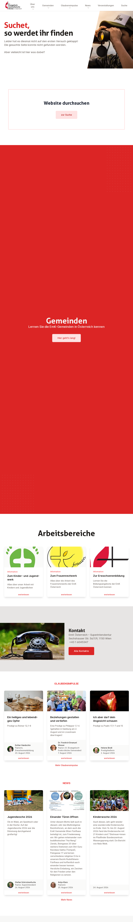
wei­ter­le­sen (23, 594)
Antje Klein (63, 882)
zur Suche (66, 114)
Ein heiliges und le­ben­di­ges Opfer (22, 719)
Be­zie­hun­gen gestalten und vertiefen (64, 719)
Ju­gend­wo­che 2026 (19, 816)
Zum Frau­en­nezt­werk (63, 575)
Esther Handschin (23, 745)
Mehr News (66, 899)
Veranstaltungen (106, 5)
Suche (124, 5)
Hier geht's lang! (66, 338)
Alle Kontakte (81, 651)
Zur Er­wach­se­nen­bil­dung (108, 575)
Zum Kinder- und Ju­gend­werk (23, 577)
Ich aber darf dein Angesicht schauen (105, 719)
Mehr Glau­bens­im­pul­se (66, 765)
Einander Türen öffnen (64, 816)
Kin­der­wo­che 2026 (105, 816)
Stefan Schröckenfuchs (25, 882)
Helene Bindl (106, 748)
